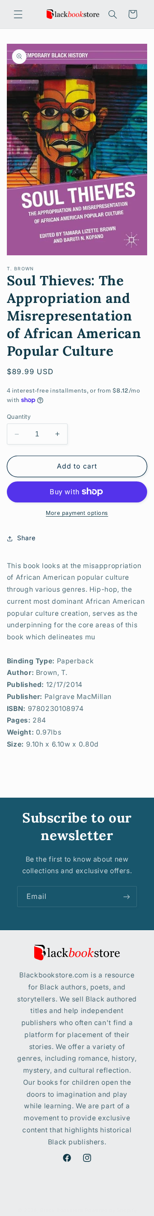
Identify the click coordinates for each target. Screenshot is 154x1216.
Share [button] (26, 538)
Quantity (19, 416)
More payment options (77, 513)
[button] (18, 14)
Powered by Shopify (110, 1210)
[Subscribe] (126, 896)
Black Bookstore (61, 1210)
